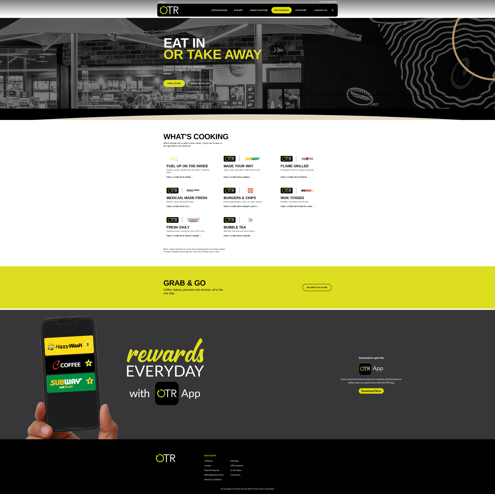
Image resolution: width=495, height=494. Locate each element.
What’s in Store (259, 10)
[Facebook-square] (168, 2)
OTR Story (300, 10)
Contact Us (320, 10)
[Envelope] (181, 2)
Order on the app (200, 83)
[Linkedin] (178, 2)
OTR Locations (219, 10)
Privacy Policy (258, 489)
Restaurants (281, 10)
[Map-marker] (184, 2)
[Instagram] (171, 2)
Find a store (174, 83)
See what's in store (317, 287)
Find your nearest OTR (328, 2)
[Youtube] (174, 2)
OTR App (238, 10)
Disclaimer (270, 489)
